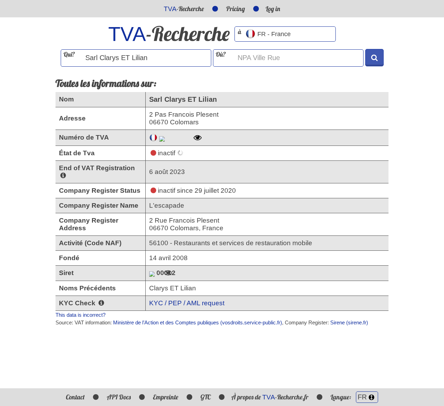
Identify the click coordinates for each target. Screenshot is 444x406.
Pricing (235, 9)
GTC (205, 397)
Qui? (69, 54)
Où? (221, 54)
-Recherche (184, 9)
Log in (273, 9)
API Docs (119, 397)
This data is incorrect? (80, 315)
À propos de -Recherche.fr (269, 397)
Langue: (341, 397)
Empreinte (165, 397)
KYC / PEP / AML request (186, 303)
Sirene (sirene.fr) (349, 322)
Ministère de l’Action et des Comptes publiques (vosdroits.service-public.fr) (197, 322)
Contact (75, 397)
